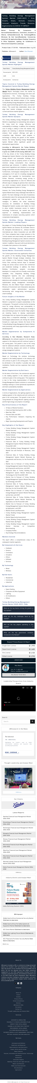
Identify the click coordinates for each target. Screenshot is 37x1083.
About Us (18, 992)
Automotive (18, 1057)
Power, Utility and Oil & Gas (19, 1049)
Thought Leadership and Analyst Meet (18, 1011)
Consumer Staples (18, 1059)
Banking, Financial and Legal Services (18, 1061)
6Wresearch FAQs (18, 1005)
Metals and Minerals (18, 1063)
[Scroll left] (2, 58)
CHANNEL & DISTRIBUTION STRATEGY (18, 1026)
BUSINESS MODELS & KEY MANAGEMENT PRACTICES (18, 1032)
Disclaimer (18, 1007)
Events (18, 994)
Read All (6, 944)
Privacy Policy (18, 998)
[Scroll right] (35, 58)
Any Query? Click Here (18, 674)
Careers (18, 996)
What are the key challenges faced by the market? (18, 617)
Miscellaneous (18, 1067)
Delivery (18, 1003)
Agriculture (18, 1070)
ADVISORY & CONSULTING (18, 1020)
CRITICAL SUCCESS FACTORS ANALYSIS (18, 1034)
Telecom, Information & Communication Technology (18, 1053)
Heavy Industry (18, 1051)
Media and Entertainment (18, 1065)
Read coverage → (14, 752)
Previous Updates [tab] (15, 58)
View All (19, 792)
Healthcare (18, 1055)
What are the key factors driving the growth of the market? (18, 609)
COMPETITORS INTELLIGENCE (18, 1024)
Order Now (19, 660)
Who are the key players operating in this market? (18, 626)
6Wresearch (14, 1082)
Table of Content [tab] (24, 58)
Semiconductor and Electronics (18, 1047)
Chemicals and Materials (18, 1045)
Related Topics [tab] (32, 58)
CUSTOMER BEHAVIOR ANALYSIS (18, 1030)
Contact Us (18, 1009)
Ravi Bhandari (29, 51)
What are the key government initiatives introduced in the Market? (18, 634)
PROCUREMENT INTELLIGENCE (18, 1028)
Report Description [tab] (6, 58)
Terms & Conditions (18, 1001)
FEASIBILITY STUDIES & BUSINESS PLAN (18, 1022)
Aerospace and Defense (18, 1043)
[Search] (31, 2)
